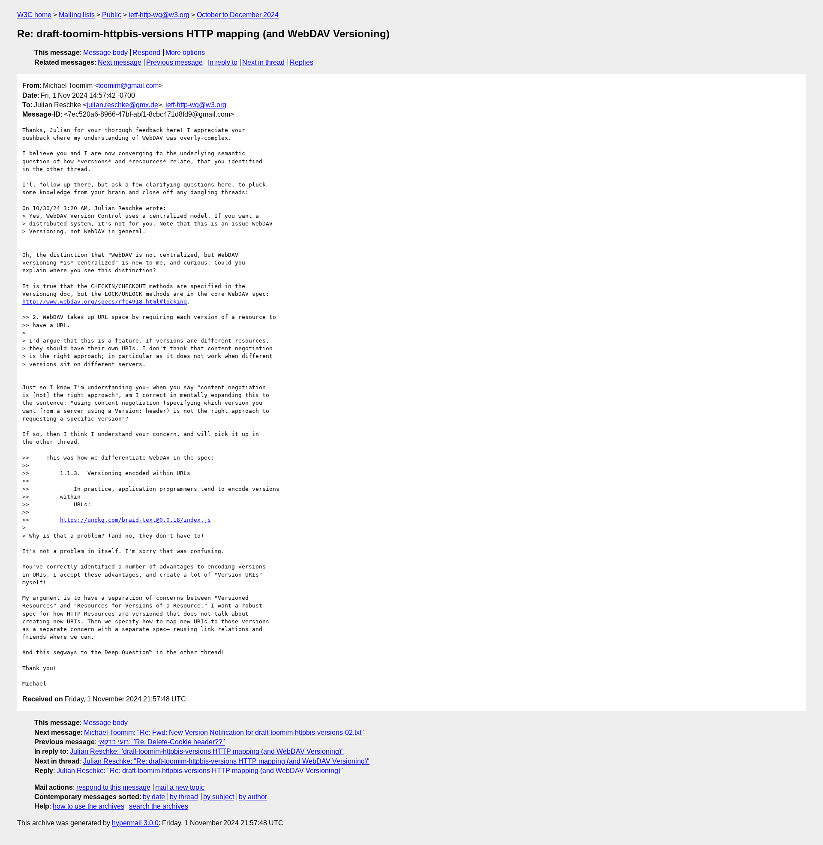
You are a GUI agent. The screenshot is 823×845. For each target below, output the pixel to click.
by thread (184, 796)
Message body (105, 52)
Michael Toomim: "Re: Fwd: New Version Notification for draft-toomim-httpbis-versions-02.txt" (224, 732)
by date (154, 796)
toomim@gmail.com (128, 85)
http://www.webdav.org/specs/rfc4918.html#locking (104, 301)
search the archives (158, 806)
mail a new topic (179, 787)
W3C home (34, 14)
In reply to (222, 62)
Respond (146, 52)
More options (185, 52)
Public (111, 14)
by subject (218, 796)
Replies (301, 62)
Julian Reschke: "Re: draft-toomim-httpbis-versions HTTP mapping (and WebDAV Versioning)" (226, 761)
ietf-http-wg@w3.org (159, 14)
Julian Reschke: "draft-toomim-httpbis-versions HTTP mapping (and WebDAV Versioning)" (207, 751)
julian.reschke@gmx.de (122, 104)
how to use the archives (88, 806)
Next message (119, 62)
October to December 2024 (238, 14)
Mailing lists (77, 14)
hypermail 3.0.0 (135, 823)
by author (253, 796)
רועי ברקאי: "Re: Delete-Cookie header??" (161, 742)
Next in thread (263, 62)
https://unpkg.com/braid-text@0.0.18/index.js (135, 520)
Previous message (174, 62)
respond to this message (113, 787)
